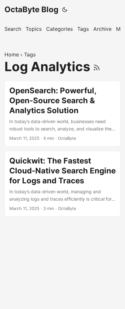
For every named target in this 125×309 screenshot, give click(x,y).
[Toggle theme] (65, 9)
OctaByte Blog (31, 9)
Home (11, 54)
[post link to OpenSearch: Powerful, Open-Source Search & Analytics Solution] (62, 113)
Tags (30, 54)
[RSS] (96, 66)
